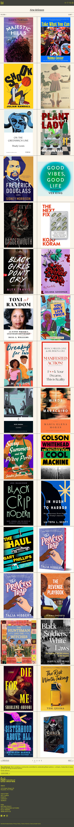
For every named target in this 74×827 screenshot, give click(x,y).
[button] (70, 2)
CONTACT (4, 799)
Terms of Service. (25, 823)
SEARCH (3, 800)
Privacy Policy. (17, 823)
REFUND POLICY (6, 806)
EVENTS (3, 797)
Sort (70, 14)
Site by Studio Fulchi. (35, 823)
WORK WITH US (6, 811)
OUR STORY (5, 794)
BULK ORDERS (5, 810)
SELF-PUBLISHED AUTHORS (10, 808)
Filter (3, 14)
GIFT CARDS (5, 795)
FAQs (2, 805)
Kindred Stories (9, 823)
